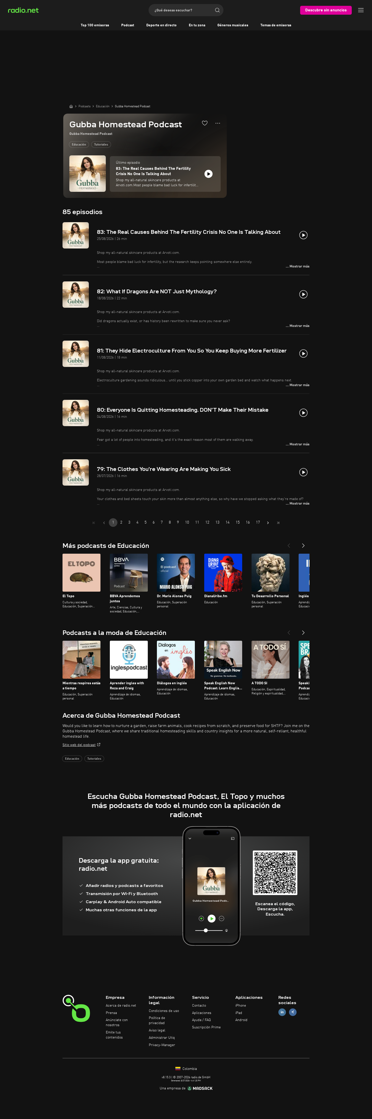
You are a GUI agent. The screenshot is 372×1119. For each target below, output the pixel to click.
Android (241, 1020)
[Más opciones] (218, 123)
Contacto (199, 1005)
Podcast (127, 25)
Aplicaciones (201, 1013)
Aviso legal (157, 1030)
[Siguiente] (303, 543)
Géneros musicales (232, 25)
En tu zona (197, 25)
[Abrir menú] (361, 10)
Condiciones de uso (164, 1011)
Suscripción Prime (206, 1027)
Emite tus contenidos (114, 1035)
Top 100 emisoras (95, 25)
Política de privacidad (157, 1020)
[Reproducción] (208, 174)
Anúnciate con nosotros (117, 1022)
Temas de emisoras (275, 25)
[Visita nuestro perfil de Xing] (293, 1012)
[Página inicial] (71, 106)
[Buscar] (217, 10)
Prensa (111, 1013)
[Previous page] (104, 523)
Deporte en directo (161, 25)
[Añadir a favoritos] (205, 123)
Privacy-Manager (162, 1045)
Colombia (189, 1069)
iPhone (240, 1005)
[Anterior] (289, 543)
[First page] (94, 523)
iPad (238, 1013)
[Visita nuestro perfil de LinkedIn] (282, 1012)
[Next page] (268, 523)
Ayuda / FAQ (201, 1020)
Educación (79, 144)
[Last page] (278, 523)
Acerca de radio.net (121, 1005)
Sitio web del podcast (79, 745)
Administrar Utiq (162, 1038)
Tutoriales (101, 144)
